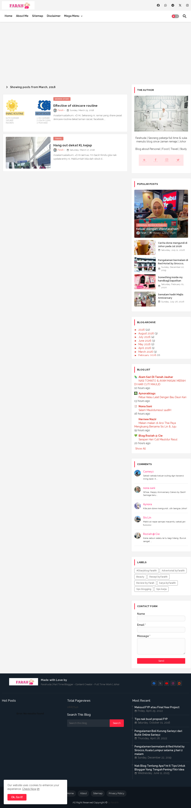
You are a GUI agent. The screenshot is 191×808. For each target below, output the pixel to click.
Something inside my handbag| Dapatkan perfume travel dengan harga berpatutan (172, 282)
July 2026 (144, 336)
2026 (141, 329)
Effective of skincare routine (75, 105)
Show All (140, 448)
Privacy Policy (116, 793)
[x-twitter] (180, 5)
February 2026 (147, 355)
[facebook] (158, 5)
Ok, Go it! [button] (17, 797)
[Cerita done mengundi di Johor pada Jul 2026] (145, 247)
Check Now (29, 788)
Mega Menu (71, 15)
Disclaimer (53, 15)
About (83, 793)
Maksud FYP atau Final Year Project (156, 707)
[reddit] (179, 683)
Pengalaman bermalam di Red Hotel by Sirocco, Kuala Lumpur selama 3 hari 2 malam (173, 265)
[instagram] (187, 5)
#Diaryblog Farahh (146, 570)
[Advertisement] (95, 52)
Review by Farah (145, 583)
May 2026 (144, 344)
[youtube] (166, 683)
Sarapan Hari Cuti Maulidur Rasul (158, 439)
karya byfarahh (167, 583)
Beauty (140, 576)
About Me (22, 15)
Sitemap (37, 15)
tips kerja (161, 589)
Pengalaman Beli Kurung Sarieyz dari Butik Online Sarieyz (158, 732)
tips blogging (143, 589)
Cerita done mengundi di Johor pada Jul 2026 (172, 244)
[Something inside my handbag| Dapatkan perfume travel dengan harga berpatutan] (145, 281)
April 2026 (145, 348)
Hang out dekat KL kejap (72, 145)
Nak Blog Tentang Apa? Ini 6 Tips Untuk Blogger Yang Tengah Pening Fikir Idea (159, 767)
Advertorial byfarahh (173, 570)
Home (8, 15)
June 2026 (145, 340)
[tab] (8, 16)
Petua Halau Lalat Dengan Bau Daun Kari (162, 397)
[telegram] (172, 5)
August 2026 (146, 333)
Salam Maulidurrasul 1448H (155, 410)
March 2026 (146, 351)
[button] (175, 16)
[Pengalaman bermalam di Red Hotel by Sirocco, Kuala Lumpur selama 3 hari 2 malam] (145, 264)
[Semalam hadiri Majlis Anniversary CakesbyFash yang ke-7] (145, 299)
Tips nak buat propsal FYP (151, 719)
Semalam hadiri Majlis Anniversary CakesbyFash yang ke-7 (172, 298)
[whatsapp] (165, 5)
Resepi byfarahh (158, 576)
